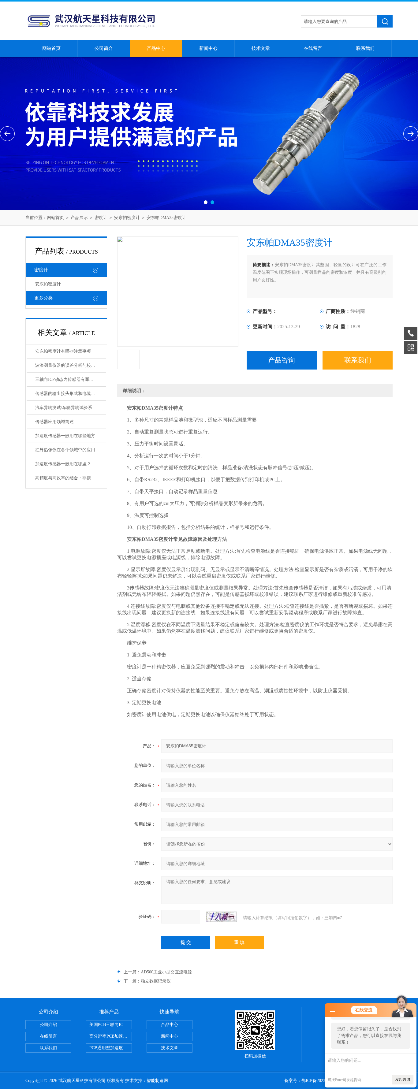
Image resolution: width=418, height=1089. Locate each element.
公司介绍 (48, 1024)
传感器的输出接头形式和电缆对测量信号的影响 (70, 393)
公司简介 (104, 48)
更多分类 (43, 297)
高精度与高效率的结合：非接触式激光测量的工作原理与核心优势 (70, 478)
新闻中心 (208, 48)
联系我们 (365, 48)
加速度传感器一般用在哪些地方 (65, 435)
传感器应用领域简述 (54, 421)
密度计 (101, 217)
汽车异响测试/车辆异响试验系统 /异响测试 (70, 407)
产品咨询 (281, 360)
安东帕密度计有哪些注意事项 (63, 351)
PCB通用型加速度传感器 (110, 1048)
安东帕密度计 (127, 217)
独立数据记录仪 (156, 981)
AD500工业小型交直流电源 (166, 972)
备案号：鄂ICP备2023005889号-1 (315, 1080)
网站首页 (51, 48)
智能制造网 (157, 1080)
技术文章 (261, 48)
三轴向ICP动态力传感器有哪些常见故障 (70, 379)
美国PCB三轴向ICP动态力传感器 (110, 1024)
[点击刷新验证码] (221, 917)
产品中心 (156, 48)
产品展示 (79, 217)
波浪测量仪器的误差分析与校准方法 (69, 365)
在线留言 (313, 48)
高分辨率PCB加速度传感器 (110, 1036)
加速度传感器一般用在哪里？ (63, 464)
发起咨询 (402, 1079)
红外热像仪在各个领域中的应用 (65, 450)
